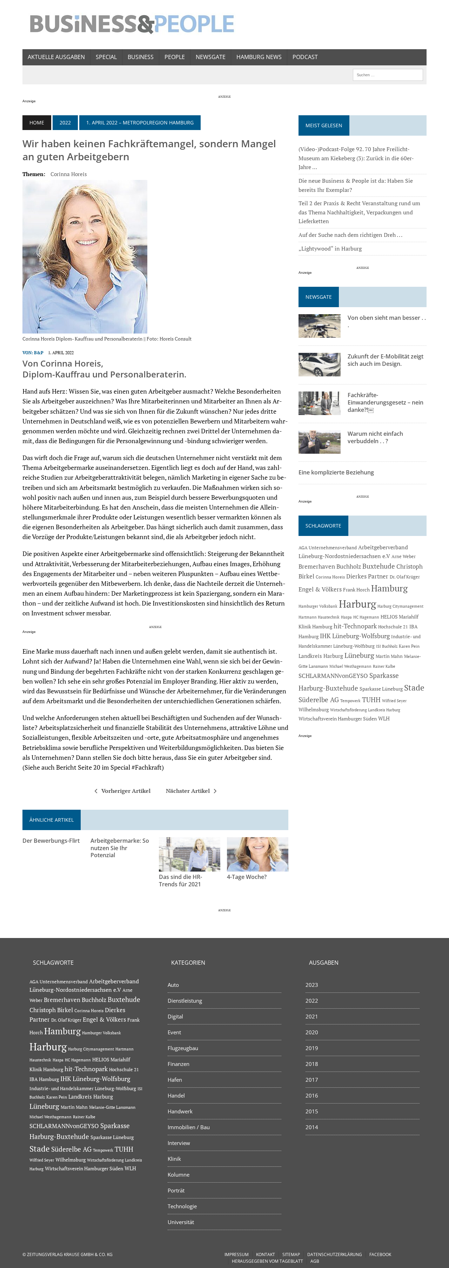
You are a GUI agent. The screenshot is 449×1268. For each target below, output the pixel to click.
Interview (179, 1142)
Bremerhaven (317, 566)
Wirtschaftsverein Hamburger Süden (338, 718)
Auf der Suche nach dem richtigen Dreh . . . (350, 235)
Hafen (175, 1079)
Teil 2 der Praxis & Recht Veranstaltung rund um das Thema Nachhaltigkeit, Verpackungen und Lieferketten (359, 212)
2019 (312, 1048)
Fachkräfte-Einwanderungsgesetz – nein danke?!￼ (385, 402)
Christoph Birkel (51, 1010)
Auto (173, 984)
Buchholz (348, 566)
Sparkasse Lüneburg (381, 689)
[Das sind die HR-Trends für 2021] (189, 867)
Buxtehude (378, 566)
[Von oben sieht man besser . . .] (320, 333)
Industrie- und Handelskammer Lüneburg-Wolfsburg (82, 1089)
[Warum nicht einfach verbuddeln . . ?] (320, 449)
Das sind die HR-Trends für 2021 (180, 880)
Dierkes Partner (367, 576)
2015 (312, 1111)
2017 (312, 1079)
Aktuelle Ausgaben (56, 57)
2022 (65, 122)
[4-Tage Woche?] (257, 867)
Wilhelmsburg (314, 709)
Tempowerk (350, 700)
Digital (175, 1016)
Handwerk (180, 1111)
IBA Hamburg (44, 1079)
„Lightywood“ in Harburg (330, 248)
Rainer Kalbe (384, 666)
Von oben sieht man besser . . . (387, 321)
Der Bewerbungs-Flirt (51, 841)
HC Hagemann (366, 617)
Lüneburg (359, 655)
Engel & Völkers (320, 589)
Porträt (176, 1190)
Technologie (182, 1206)
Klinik (174, 1158)
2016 (312, 1095)
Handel (176, 1095)
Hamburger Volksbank (318, 606)
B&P (38, 352)
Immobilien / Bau (189, 1127)
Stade (414, 687)
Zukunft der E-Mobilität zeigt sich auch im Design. (385, 360)
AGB (314, 1261)
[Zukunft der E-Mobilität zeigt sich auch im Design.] (320, 372)
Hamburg (389, 588)
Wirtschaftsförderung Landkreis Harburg (365, 709)
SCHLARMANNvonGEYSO (333, 676)
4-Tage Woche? (247, 877)
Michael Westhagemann (350, 666)
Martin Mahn (389, 656)
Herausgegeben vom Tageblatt (267, 1261)
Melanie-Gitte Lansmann (112, 1107)
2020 (312, 1032)
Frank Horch (356, 590)
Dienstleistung (185, 1000)
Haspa (346, 617)
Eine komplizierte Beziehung (336, 472)
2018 (312, 1063)
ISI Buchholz (386, 646)
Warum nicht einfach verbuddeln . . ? (375, 437)
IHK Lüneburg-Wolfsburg (355, 636)
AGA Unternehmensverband (328, 548)
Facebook (380, 1254)
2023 (312, 984)
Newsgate (211, 57)
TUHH (371, 699)
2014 (312, 1127)
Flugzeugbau (183, 1048)
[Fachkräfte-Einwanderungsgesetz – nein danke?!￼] (320, 410)
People (175, 57)
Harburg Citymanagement (400, 606)
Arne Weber (403, 556)
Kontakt (265, 1254)
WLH (384, 718)
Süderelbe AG (319, 699)
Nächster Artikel (188, 791)
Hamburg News (259, 57)
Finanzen (178, 1063)
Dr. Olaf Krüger (405, 577)
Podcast (305, 57)
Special (106, 57)
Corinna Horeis (69, 173)
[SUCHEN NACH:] (388, 74)
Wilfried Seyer (394, 700)
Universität (181, 1221)
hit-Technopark (355, 626)
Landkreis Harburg (321, 655)
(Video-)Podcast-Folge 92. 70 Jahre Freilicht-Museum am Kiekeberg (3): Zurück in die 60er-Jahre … (356, 158)
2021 (312, 1016)
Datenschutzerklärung (334, 1254)
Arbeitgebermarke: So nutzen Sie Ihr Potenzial (120, 848)
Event (174, 1032)
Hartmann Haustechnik (319, 617)
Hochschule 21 (393, 627)
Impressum (236, 1254)
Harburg (357, 603)
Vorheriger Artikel (125, 791)
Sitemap (291, 1254)
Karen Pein (409, 646)
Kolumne (178, 1174)
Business (141, 57)
